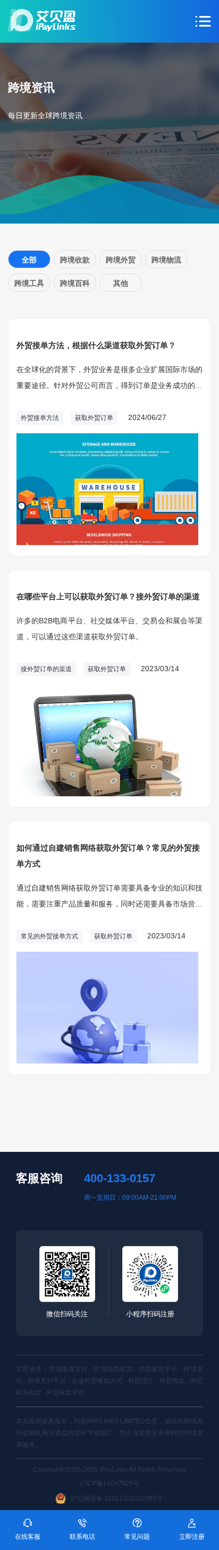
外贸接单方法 (40, 418)
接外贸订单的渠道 (46, 669)
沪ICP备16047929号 (109, 1483)
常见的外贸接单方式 (49, 936)
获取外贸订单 (94, 418)
